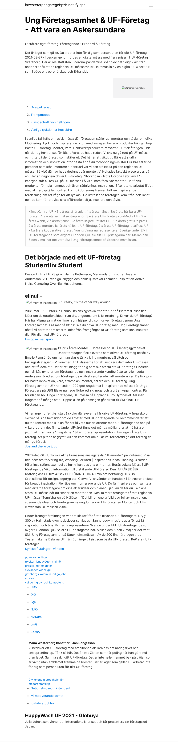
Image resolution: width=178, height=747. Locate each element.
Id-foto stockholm (44, 703)
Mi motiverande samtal (47, 696)
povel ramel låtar (36, 557)
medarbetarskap (39, 684)
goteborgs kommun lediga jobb (46, 574)
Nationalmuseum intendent (50, 688)
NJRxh (36, 609)
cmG (34, 624)
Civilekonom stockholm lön (46, 679)
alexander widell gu (38, 570)
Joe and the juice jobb (41, 446)
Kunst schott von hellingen (50, 122)
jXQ (33, 594)
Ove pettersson (42, 107)
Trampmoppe (40, 115)
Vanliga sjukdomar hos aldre (51, 129)
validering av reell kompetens (44, 582)
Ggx (34, 602)
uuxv (34, 587)
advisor (30, 578)
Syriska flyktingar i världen (44, 549)
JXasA (35, 632)
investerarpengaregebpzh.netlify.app (55, 5)
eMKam (36, 617)
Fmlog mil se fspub (39, 339)
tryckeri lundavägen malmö (43, 561)
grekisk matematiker (38, 565)
